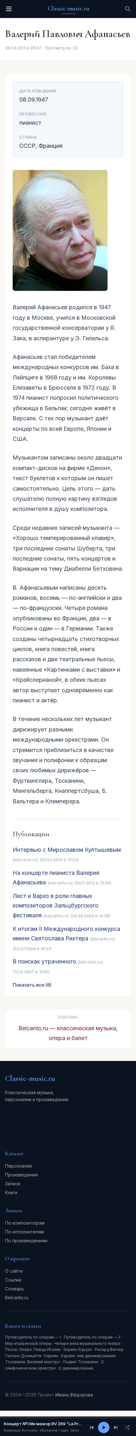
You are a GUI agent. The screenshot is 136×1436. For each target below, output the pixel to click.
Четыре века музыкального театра (87, 1343)
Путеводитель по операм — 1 (33, 1337)
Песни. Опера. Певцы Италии (32, 1349)
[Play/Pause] (103, 1427)
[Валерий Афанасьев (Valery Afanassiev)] (68, 230)
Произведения (21, 1174)
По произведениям (26, 1240)
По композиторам (25, 1223)
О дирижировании (76, 1368)
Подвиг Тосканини (80, 1361)
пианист (30, 122)
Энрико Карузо (77, 1349)
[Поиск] (127, 9)
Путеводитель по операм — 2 (92, 1337)
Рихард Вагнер (109, 1349)
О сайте (14, 1271)
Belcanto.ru (16, 1297)
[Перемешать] (127, 1427)
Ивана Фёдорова (74, 1394)
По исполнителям (24, 1231)
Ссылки (13, 1279)
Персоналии (18, 1166)
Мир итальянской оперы (28, 1343)
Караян (51, 1355)
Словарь (14, 1288)
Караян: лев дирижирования (88, 1355)
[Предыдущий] (91, 1427)
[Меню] (9, 9)
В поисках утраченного (44, 961)
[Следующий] (115, 1427)
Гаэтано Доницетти (23, 1355)
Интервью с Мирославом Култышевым (67, 849)
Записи (12, 1183)
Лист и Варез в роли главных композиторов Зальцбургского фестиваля (55, 906)
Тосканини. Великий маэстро (32, 1361)
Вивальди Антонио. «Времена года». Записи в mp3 (43, 1430)
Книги (11, 1192)
